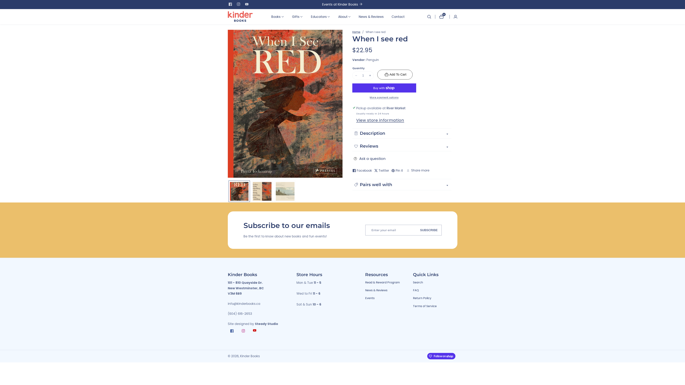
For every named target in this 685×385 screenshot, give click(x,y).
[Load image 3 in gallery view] (285, 191)
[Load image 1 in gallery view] (239, 191)
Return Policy (422, 298)
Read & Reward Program (382, 282)
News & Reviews (371, 17)
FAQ (416, 290)
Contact (398, 17)
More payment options (384, 97)
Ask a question (372, 158)
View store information (380, 120)
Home (356, 32)
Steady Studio (266, 324)
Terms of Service (425, 306)
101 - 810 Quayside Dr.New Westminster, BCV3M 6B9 (246, 288)
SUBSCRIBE (429, 230)
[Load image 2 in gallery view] (262, 191)
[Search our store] (429, 17)
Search (418, 282)
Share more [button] (420, 170)
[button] (276, 16)
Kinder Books (250, 356)
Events (370, 298)
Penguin (372, 60)
